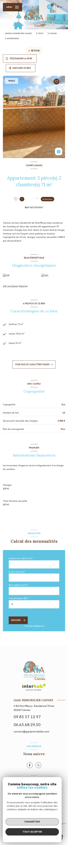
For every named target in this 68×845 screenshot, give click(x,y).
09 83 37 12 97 (27, 717)
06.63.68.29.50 (27, 725)
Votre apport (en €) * (18, 584)
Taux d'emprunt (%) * (18, 598)
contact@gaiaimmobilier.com (31, 731)
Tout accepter (32, 831)
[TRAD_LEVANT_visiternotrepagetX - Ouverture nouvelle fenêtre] (38, 765)
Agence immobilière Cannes (18, 33)
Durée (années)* (17, 571)
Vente (40, 33)
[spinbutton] (34, 604)
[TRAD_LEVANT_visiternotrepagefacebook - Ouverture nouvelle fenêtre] (30, 765)
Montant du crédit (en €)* (21, 558)
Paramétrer (32, 821)
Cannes (53, 33)
